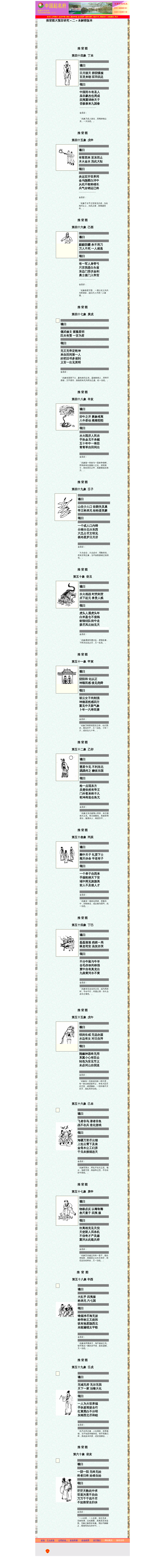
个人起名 (50, 1540)
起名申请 (74, 1540)
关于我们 (97, 1540)
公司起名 (63, 1540)
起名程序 (85, 1540)
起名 (43, 1540)
